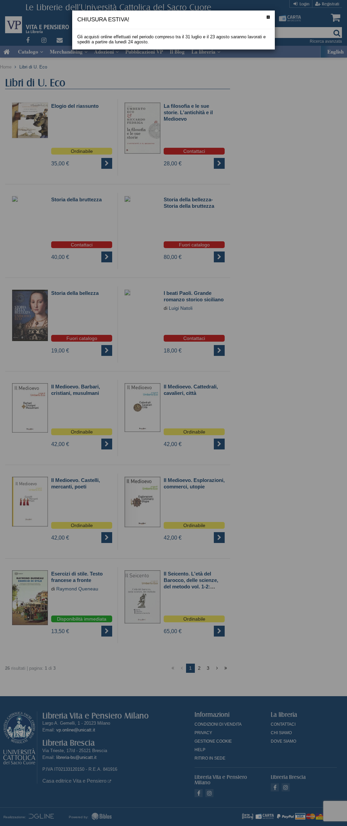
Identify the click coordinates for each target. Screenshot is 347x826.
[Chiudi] (268, 17)
